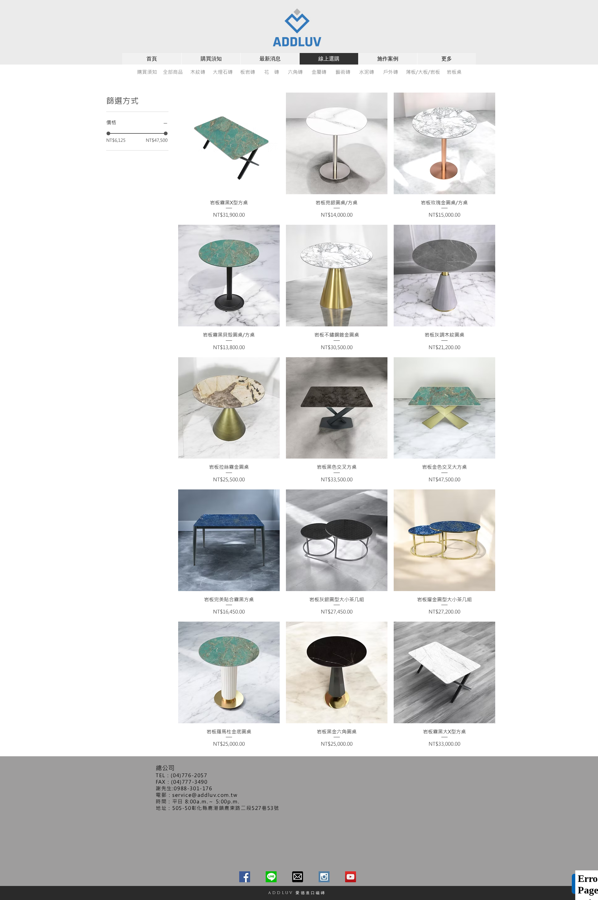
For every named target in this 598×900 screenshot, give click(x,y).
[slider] (108, 133)
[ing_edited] (324, 876)
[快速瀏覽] (229, 143)
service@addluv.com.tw (205, 795)
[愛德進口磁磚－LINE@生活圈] (271, 876)
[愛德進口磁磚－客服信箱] (297, 876)
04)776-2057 (190, 775)
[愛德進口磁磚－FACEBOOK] (244, 876)
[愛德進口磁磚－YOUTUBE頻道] (350, 876)
